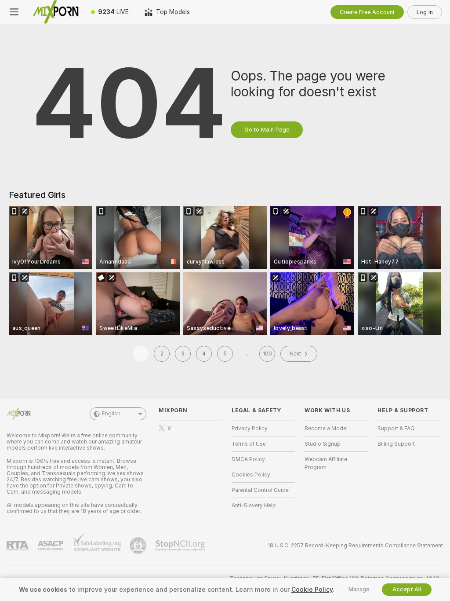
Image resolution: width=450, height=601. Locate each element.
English (111, 413)
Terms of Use (249, 444)
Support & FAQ (396, 428)
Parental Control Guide (260, 490)
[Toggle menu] (14, 12)
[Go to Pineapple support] (139, 545)
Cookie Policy (312, 589)
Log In (425, 12)
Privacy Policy (250, 428)
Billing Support (396, 444)
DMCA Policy (248, 459)
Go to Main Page (266, 129)
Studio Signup (323, 444)
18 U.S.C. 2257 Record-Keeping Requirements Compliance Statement (355, 545)
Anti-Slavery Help (254, 505)
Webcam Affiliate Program (326, 463)
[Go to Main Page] (55, 12)
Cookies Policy (251, 475)
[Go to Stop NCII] (181, 545)
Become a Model (326, 428)
